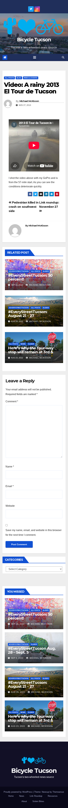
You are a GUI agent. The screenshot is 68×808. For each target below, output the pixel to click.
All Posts (9, 78)
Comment (12, 401)
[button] (63, 57)
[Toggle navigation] (34, 57)
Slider (46, 271)
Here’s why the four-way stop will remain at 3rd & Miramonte (30, 352)
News (23, 344)
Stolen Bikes (38, 801)
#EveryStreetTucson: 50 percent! (30, 277)
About (24, 801)
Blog (19, 78)
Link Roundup (36, 796)
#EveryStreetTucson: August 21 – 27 (27, 313)
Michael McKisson (29, 101)
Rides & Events (30, 78)
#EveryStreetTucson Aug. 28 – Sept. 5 (32, 650)
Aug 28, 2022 (18, 692)
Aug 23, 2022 (18, 726)
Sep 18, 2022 (18, 624)
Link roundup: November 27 (49, 204)
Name (10, 466)
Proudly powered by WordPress (18, 792)
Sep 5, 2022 (17, 658)
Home (11, 796)
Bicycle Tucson (34, 40)
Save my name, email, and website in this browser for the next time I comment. (34, 532)
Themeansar (58, 792)
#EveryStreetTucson (18, 271)
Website (10, 505)
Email (10, 486)
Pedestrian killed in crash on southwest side (24, 207)
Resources (53, 796)
